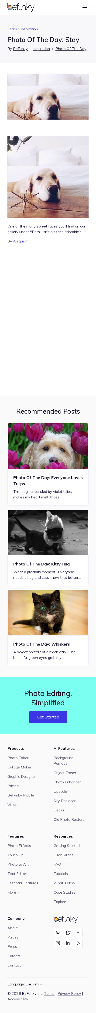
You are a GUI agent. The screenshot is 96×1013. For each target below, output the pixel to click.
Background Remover (63, 760)
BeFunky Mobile (20, 795)
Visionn (13, 804)
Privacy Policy (69, 993)
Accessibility (17, 999)
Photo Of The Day (70, 48)
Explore (60, 901)
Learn (12, 29)
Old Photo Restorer (70, 819)
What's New (64, 883)
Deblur (59, 810)
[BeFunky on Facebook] (78, 933)
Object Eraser (65, 772)
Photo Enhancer (67, 782)
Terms (49, 993)
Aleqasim (20, 241)
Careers (14, 955)
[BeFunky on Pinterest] (58, 933)
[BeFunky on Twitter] (68, 933)
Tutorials (61, 873)
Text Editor (16, 873)
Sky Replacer (64, 800)
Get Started (48, 717)
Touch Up (15, 855)
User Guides (64, 855)
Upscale (60, 791)
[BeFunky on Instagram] (58, 943)
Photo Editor (17, 757)
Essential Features (22, 883)
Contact (14, 965)
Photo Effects (19, 845)
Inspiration (29, 29)
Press (12, 946)
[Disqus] (48, 325)
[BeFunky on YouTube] (78, 943)
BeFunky (20, 48)
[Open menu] (85, 7)
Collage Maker (19, 767)
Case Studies (64, 892)
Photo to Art (18, 864)
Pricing (13, 785)
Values (12, 937)
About (12, 927)
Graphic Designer (21, 776)
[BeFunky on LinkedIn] (68, 943)
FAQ (57, 864)
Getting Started (67, 845)
